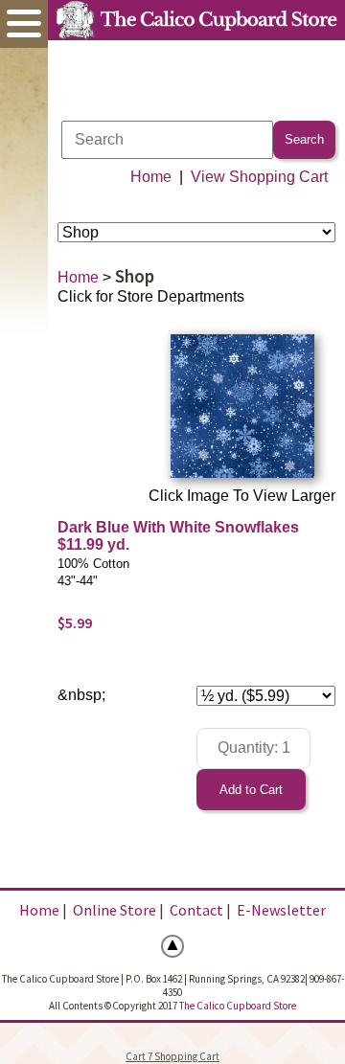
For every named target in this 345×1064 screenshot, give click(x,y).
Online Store (114, 909)
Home (151, 177)
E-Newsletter (281, 909)
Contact (196, 909)
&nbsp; (81, 695)
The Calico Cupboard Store (237, 1005)
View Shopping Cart (259, 177)
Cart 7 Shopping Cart (172, 1056)
